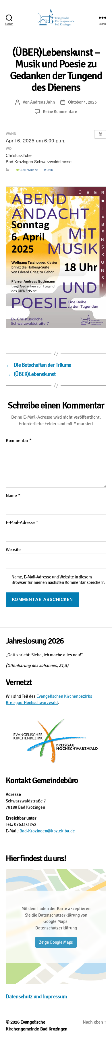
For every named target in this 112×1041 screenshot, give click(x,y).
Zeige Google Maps (56, 942)
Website (13, 549)
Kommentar (19, 440)
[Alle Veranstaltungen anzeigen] (100, 134)
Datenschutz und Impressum (36, 996)
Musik (48, 170)
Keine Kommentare (60, 111)
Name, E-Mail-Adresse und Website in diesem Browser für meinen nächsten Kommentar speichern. (58, 579)
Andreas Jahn (42, 102)
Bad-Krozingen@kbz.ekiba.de (47, 831)
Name (13, 496)
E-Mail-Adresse (22, 522)
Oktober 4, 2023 (82, 102)
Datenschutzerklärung (56, 928)
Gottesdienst (29, 170)
